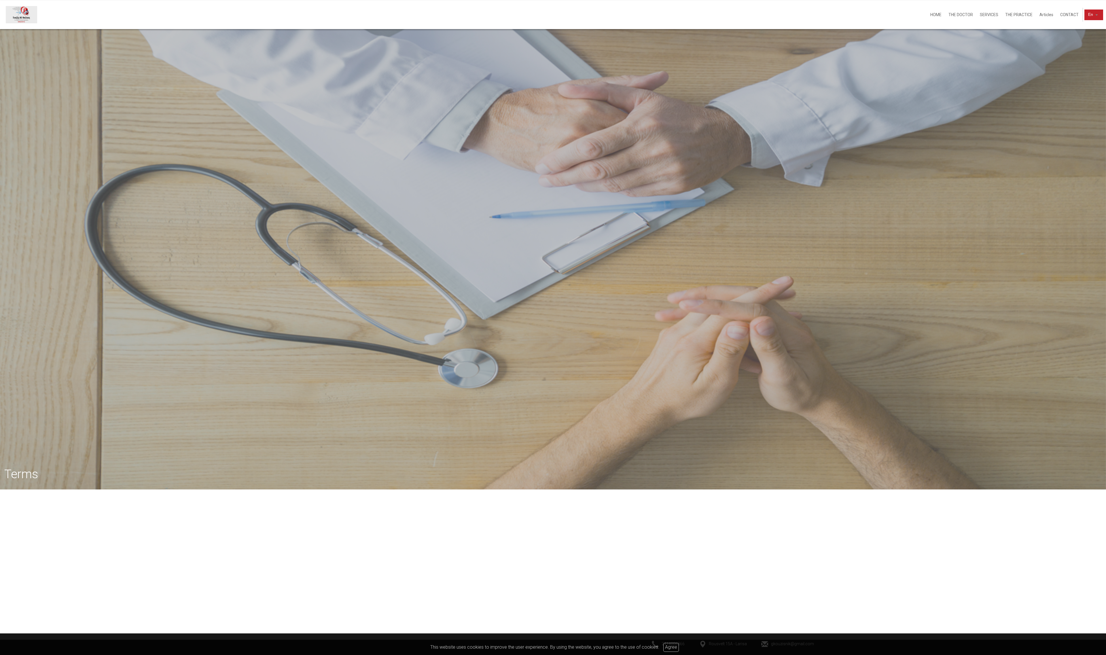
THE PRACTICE (1019, 14)
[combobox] (1093, 15)
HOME (936, 14)
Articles (1046, 14)
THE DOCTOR (960, 14)
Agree (671, 647)
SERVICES (989, 14)
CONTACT (1069, 14)
